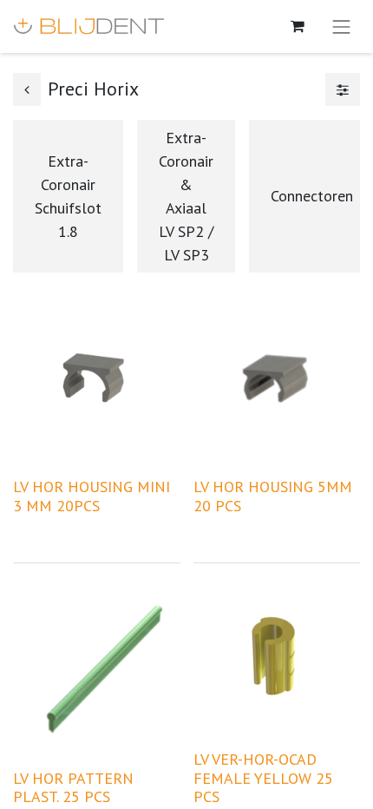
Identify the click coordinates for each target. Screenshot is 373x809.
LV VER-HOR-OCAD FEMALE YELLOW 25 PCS (263, 777)
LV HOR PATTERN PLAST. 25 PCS (73, 787)
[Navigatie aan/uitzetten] (342, 26)
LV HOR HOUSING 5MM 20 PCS (272, 496)
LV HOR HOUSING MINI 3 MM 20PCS (91, 496)
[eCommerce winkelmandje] (297, 26)
